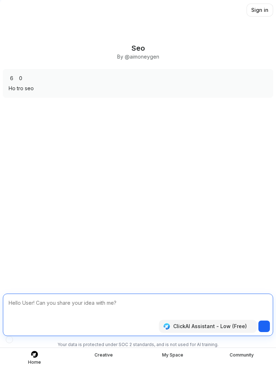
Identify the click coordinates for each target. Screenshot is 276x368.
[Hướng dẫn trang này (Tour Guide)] (9, 339)
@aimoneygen (142, 57)
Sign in (259, 10)
